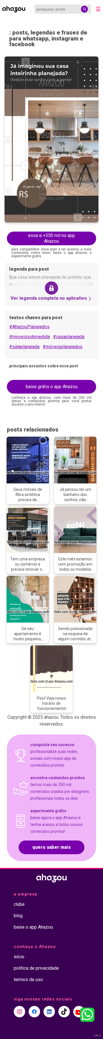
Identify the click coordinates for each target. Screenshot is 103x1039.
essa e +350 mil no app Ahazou (51, 238)
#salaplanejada (24, 346)
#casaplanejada (68, 336)
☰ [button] (98, 9)
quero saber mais (51, 847)
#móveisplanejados (62, 346)
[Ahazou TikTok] (64, 1011)
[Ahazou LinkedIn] (49, 1011)
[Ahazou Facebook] (34, 1011)
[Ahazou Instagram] (19, 1011)
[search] (84, 9)
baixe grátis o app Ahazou (52, 386)
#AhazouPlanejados (29, 326)
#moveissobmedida (29, 336)
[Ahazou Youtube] (79, 1011)
